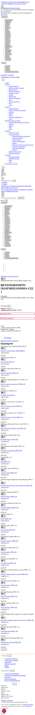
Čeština (7, 23)
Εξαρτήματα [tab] (8, 338)
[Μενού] (2, 170)
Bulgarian (7, 22)
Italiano (7, 39)
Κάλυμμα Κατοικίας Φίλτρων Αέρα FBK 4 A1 (13, 428)
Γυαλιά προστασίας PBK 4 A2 (9, 631)
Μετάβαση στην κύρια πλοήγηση (17, 3)
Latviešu (7, 41)
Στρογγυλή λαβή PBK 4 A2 (8, 563)
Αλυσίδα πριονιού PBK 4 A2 (9, 473)
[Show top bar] (2, 193)
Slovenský (8, 54)
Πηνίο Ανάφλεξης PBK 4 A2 (9, 607)
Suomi (7, 56)
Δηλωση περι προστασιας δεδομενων (15, 675)
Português (8, 50)
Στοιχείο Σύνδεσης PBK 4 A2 (9, 585)
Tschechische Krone (11, 71)
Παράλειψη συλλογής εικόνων (9, 276)
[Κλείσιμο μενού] (14, 180)
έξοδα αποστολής (28, 704)
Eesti (6, 29)
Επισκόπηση (5, 186)
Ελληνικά (7, 59)
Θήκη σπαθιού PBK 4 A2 (8, 530)
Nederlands (8, 46)
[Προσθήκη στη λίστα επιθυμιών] (3, 279)
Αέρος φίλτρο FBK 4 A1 (7, 362)
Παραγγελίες (27, 186)
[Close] (2, 195)
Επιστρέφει (8, 662)
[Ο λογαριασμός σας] (2, 178)
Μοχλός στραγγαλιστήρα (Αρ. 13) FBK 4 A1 (13, 384)
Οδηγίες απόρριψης (10, 664)
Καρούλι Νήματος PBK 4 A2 (9, 496)
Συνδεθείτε (4, 75)
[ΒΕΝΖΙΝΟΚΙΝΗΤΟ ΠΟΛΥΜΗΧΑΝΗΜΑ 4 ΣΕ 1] (16, 281)
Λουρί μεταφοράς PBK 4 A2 (9, 552)
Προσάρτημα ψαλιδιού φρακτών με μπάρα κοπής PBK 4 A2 (17, 620)
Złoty (7, 69)
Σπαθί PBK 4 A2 (5, 462)
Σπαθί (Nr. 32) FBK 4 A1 (8, 395)
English (7, 31)
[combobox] (9, 198)
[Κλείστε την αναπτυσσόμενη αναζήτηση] (22, 198)
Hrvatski (7, 37)
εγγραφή (4, 184)
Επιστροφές (14, 187)
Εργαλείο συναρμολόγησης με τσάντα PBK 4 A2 (14, 574)
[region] (17, 279)
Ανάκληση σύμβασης (7, 700)
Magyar (7, 44)
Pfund (7, 66)
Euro (7, 68)
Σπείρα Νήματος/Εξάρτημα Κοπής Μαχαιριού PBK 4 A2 (16, 485)
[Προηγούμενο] (3, 80)
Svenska (7, 58)
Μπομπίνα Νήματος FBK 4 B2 (9, 439)
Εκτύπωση (8, 677)
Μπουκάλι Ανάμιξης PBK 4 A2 (9, 541)
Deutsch (7, 27)
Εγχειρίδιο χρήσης (5, 313)
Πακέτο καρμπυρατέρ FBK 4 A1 (9, 373)
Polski (7, 48)
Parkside (11, 329)
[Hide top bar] (2, 6)
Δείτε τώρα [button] (4, 14)
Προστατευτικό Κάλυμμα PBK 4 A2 (11, 642)
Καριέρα (7, 667)
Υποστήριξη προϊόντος (6, 318)
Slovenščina (8, 20)
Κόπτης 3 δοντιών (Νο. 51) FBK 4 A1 (11, 406)
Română (7, 52)
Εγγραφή (11, 75)
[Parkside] (17, 296)
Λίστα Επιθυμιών (6, 187)
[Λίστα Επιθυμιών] (2, 176)
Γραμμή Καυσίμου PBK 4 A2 (9, 596)
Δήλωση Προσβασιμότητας (12, 680)
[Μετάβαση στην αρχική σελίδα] (10, 8)
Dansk (7, 25)
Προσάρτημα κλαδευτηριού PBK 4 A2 (11, 451)
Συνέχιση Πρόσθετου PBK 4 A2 (10, 508)
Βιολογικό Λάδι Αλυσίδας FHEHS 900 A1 (13, 351)
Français (7, 35)
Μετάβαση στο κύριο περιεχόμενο (10, 2)
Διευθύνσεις (20, 186)
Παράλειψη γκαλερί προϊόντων (9, 341)
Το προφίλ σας (13, 186)
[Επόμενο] (3, 167)
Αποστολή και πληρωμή (11, 660)
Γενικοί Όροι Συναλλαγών (12, 673)
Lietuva (7, 42)
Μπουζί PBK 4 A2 (6, 519)
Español (7, 33)
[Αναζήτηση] (3, 174)
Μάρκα (7, 665)
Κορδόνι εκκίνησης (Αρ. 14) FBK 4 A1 (11, 417)
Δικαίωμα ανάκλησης (10, 679)
